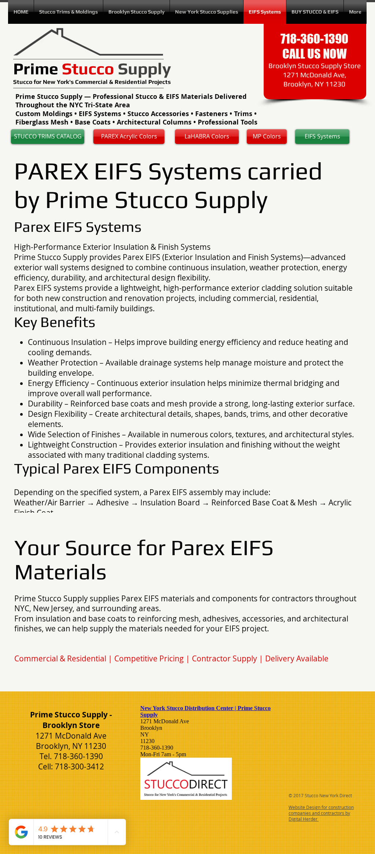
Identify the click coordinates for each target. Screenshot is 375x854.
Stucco (23, 81)
